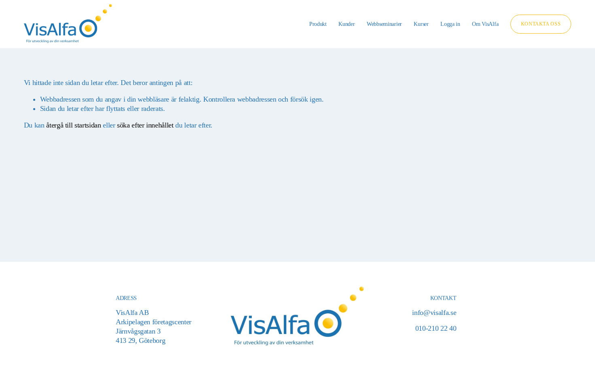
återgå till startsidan (73, 125)
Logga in (450, 24)
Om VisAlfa (485, 24)
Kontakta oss (541, 24)
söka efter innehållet (145, 125)
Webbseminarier (384, 24)
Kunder (346, 24)
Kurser (421, 24)
